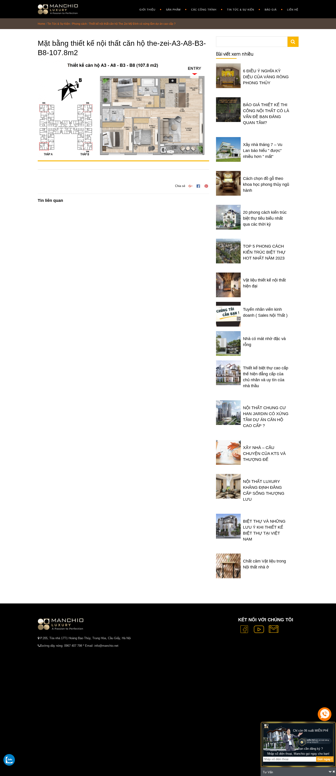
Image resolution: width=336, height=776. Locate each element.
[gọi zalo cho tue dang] (9, 759)
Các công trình (203, 9)
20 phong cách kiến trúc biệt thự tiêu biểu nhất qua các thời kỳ (265, 218)
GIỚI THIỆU (147, 9)
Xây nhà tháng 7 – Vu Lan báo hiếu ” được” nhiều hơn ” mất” (262, 150)
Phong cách (79, 23)
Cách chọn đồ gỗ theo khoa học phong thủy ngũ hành (266, 184)
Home (41, 23)
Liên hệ (292, 9)
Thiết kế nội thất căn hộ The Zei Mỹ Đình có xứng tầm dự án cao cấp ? (132, 23)
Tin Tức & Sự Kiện (240, 9)
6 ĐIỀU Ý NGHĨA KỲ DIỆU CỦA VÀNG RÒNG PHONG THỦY (266, 77)
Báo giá (271, 9)
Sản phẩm (173, 9)
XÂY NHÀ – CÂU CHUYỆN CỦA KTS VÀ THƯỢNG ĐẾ (264, 453)
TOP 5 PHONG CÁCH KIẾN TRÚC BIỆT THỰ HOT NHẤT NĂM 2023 (264, 252)
